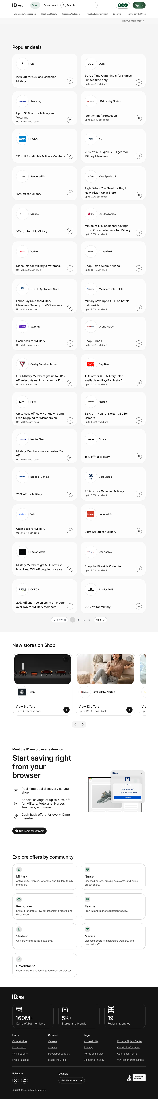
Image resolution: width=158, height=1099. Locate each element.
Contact (52, 1047)
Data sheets (19, 1047)
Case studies (19, 1041)
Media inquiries (57, 1059)
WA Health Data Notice (130, 1059)
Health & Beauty (49, 14)
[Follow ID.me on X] (15, 1080)
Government (51, 5)
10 (89, 619)
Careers (52, 1041)
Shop (35, 5)
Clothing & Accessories (25, 14)
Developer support (59, 1053)
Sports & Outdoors (71, 14)
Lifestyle (117, 14)
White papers (20, 1053)
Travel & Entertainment (97, 14)
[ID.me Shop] (19, 5)
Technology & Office (136, 14)
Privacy (88, 1047)
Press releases (20, 1059)
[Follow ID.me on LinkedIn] (24, 1080)
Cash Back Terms (127, 1053)
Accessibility (91, 1041)
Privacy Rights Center (129, 1041)
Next (98, 619)
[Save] (66, 659)
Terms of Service (94, 1053)
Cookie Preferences (128, 1047)
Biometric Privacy (94, 1059)
